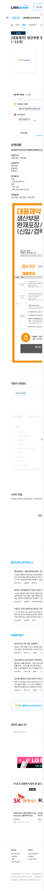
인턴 (17, 24)
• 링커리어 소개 (15, 854)
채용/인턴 (16, 17)
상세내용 (23, 132)
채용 (24, 24)
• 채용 (12, 859)
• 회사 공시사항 (15, 862)
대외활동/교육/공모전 (31, 17)
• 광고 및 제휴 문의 (33, 854)
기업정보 (32, 24)
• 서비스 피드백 (32, 859)
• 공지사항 (14, 856)
